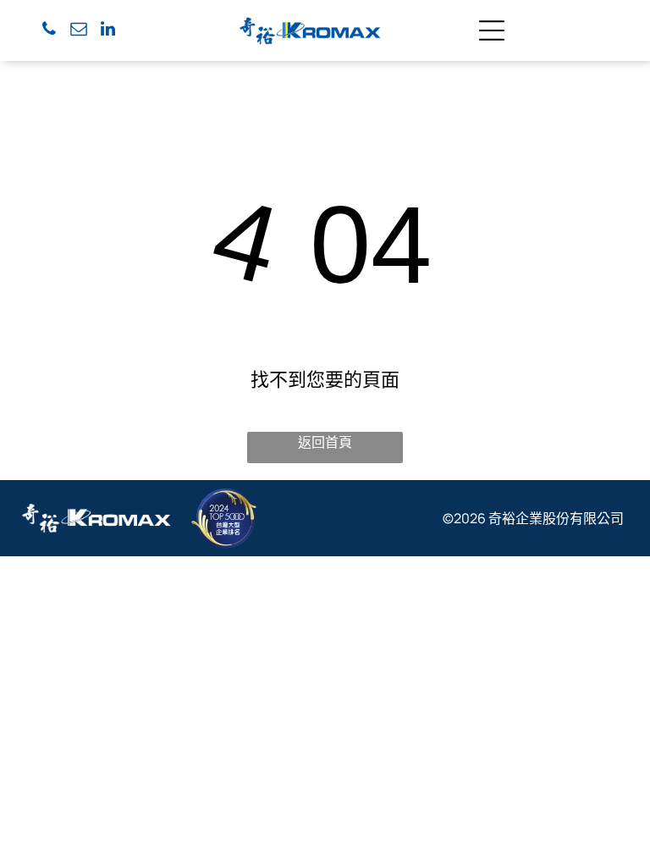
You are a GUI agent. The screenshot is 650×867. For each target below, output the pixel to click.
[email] (78, 31)
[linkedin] (108, 31)
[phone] (49, 31)
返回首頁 (325, 442)
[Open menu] (491, 30)
